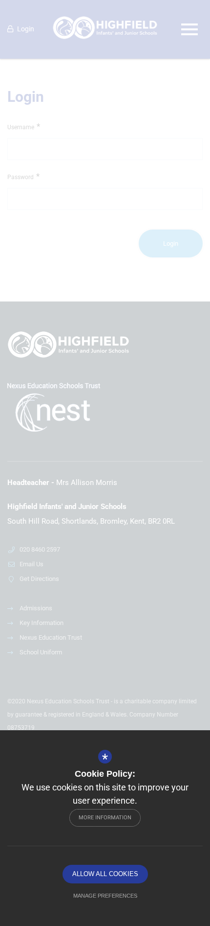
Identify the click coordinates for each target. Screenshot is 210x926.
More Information (105, 817)
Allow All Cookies (105, 874)
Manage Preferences (105, 896)
